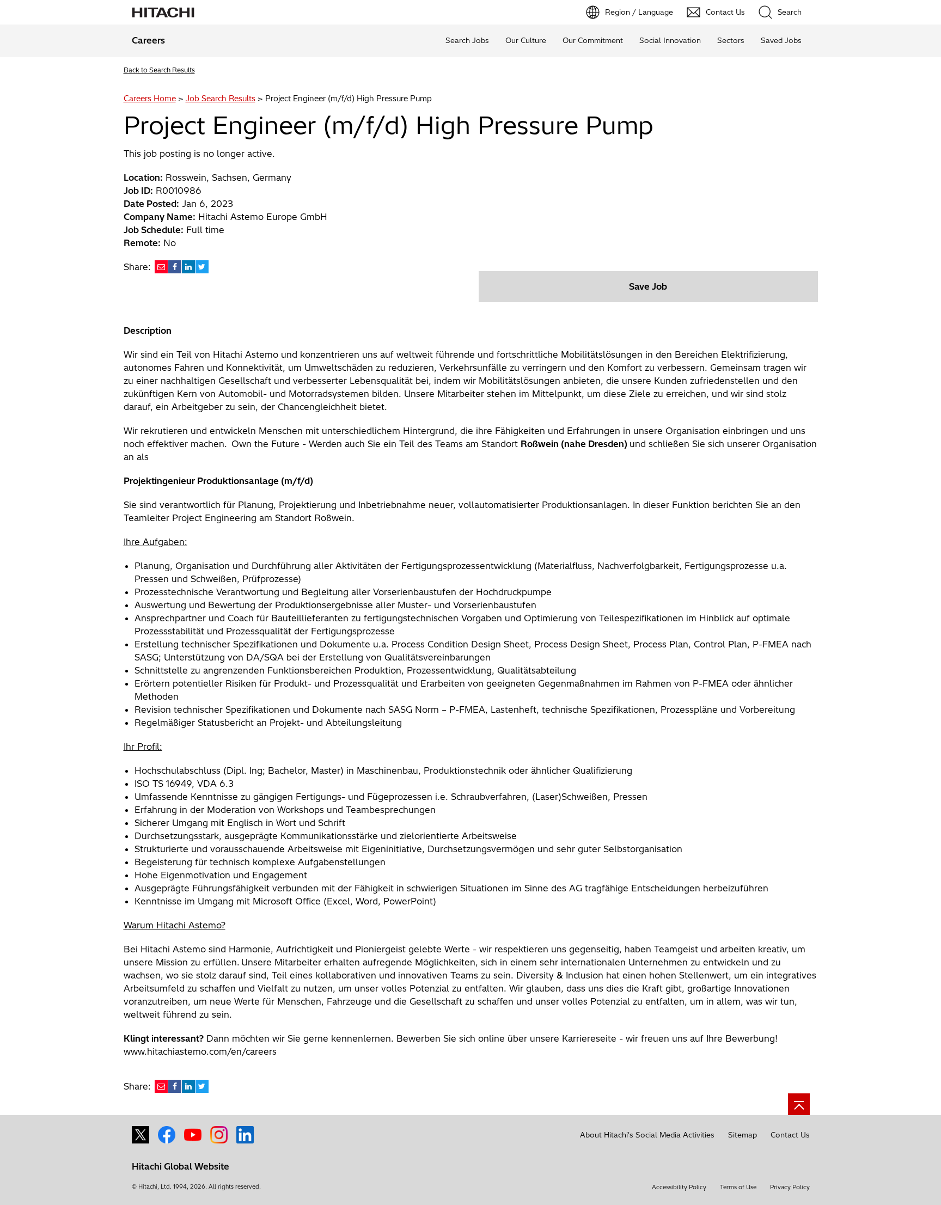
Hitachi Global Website (180, 1166)
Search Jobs (467, 40)
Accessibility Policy (679, 1187)
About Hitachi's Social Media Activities (647, 1134)
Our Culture (525, 40)
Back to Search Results (159, 70)
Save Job (648, 286)
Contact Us (790, 1134)
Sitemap (742, 1134)
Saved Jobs (781, 40)
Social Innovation (670, 40)
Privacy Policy (790, 1187)
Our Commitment (593, 40)
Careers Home (150, 98)
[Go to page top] (799, 1104)
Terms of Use (738, 1187)
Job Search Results (220, 98)
